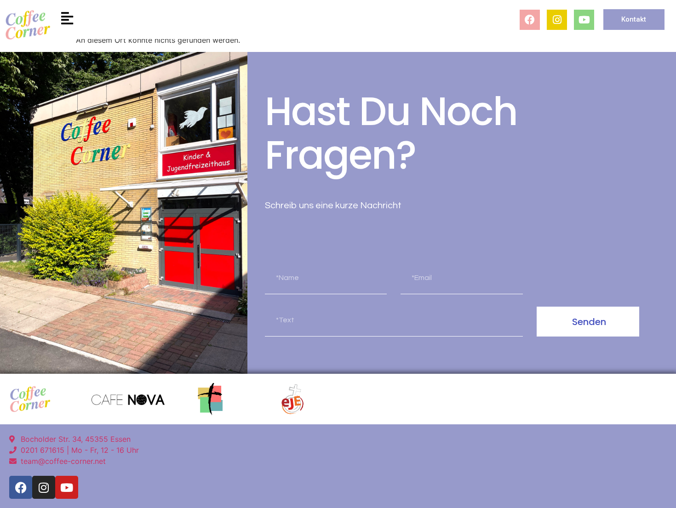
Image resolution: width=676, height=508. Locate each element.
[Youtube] (584, 20)
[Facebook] (530, 20)
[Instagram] (557, 20)
